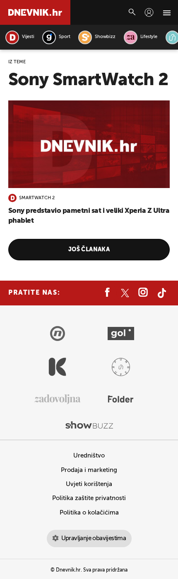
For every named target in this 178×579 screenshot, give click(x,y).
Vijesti (28, 37)
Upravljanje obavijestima (93, 538)
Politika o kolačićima (89, 513)
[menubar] (149, 12)
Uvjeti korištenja (89, 484)
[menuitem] (149, 12)
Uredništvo (89, 456)
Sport (64, 37)
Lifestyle (148, 37)
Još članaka (89, 250)
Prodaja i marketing (89, 470)
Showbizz (105, 37)
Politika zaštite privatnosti (89, 498)
